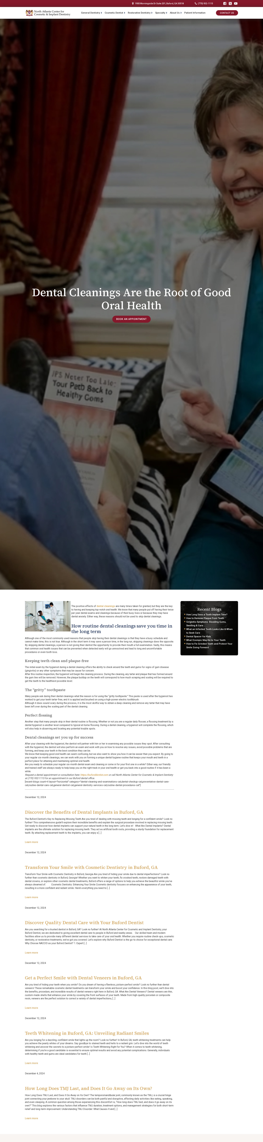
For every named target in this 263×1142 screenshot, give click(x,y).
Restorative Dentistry (139, 12)
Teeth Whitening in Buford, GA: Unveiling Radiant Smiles (87, 1033)
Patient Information (194, 12)
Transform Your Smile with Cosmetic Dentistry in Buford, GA (91, 867)
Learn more (31, 842)
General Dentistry (90, 12)
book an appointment (131, 319)
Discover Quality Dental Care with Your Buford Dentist (84, 922)
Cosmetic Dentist (114, 12)
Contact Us (227, 13)
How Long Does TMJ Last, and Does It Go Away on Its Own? (88, 1088)
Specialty (160, 12)
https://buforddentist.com (94, 774)
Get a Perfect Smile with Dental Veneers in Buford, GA (83, 978)
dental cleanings (106, 606)
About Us (175, 12)
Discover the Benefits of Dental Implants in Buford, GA (84, 812)
